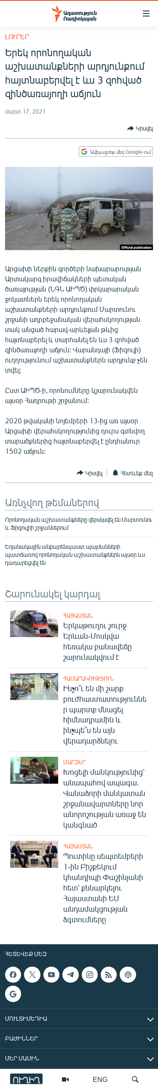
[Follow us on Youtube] (51, 975)
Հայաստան (78, 615)
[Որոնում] (135, 1079)
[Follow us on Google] (13, 994)
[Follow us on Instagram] (90, 975)
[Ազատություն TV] (65, 1079)
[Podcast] (128, 975)
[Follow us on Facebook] (13, 975)
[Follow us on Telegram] (70, 975)
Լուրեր (17, 37)
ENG (100, 1079)
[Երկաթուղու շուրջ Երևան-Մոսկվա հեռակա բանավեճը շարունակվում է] (34, 623)
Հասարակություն (88, 678)
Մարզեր (74, 762)
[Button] (140, 128)
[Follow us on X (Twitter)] (32, 975)
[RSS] (109, 975)
